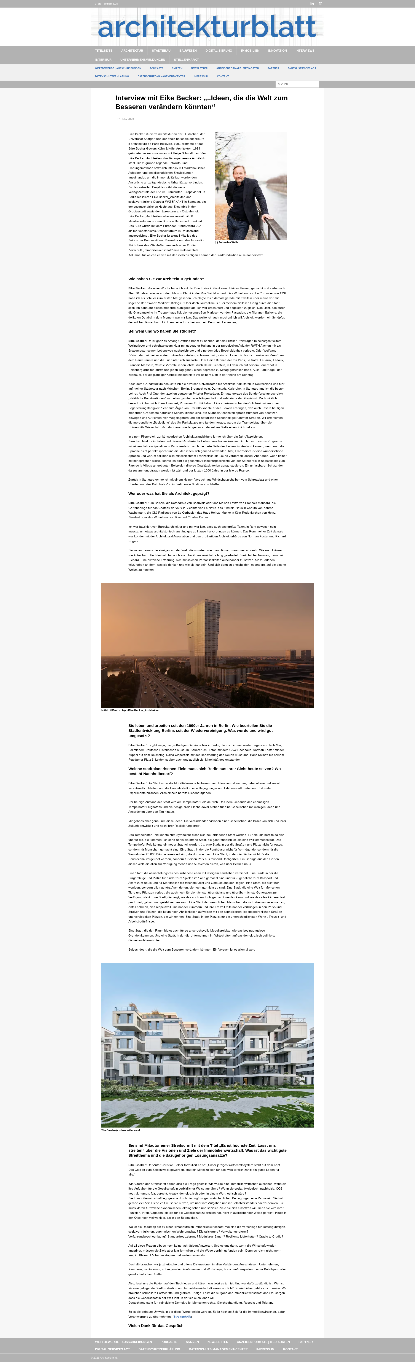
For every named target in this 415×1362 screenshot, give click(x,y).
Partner (273, 68)
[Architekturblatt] (207, 43)
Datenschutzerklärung (112, 76)
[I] (320, 4)
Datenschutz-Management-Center (161, 76)
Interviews (305, 50)
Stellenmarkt (186, 59)
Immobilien (250, 50)
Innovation (277, 50)
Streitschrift (182, 1316)
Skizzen (177, 68)
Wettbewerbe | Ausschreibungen (118, 68)
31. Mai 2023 (126, 119)
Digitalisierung (219, 50)
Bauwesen (188, 50)
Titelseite (103, 50)
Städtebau (161, 50)
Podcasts (156, 68)
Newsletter (199, 68)
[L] (312, 4)
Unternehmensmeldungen (142, 59)
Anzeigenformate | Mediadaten (237, 68)
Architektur (132, 50)
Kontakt (223, 76)
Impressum (201, 76)
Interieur (103, 59)
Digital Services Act (302, 68)
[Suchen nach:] (297, 84)
